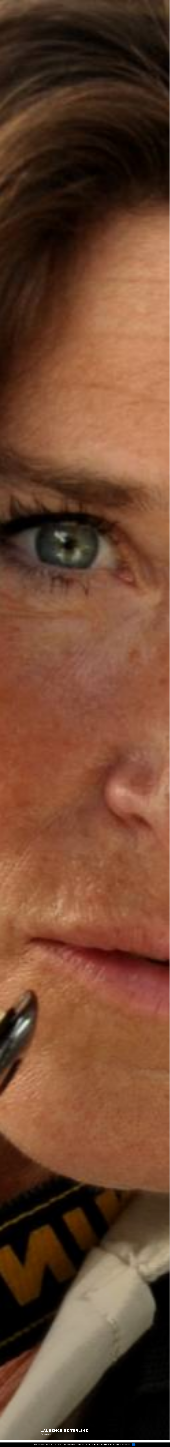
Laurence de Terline (64, 1430)
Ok (133, 1444)
